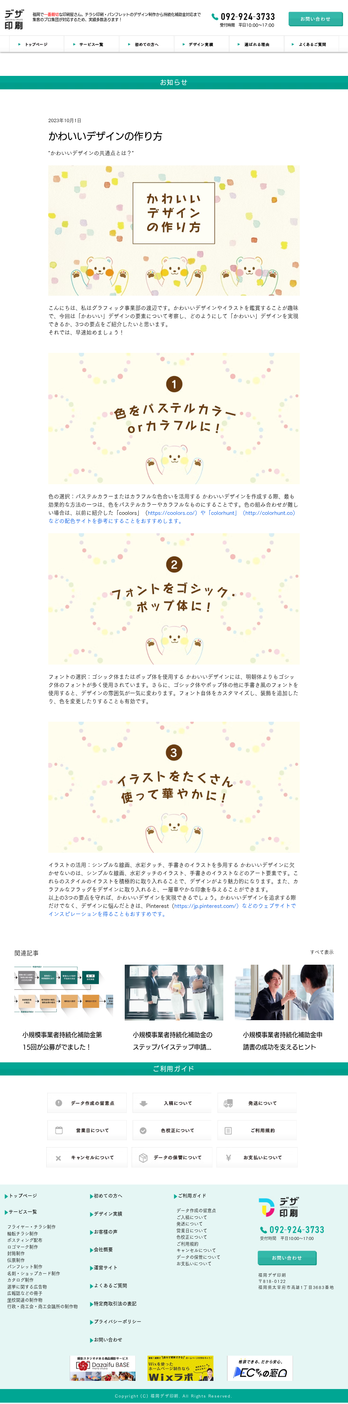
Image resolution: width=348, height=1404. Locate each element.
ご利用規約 (187, 1244)
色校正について (191, 1237)
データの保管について (198, 1257)
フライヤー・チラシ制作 (31, 1227)
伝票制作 (16, 1260)
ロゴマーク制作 (22, 1247)
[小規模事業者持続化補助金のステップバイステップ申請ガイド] (174, 993)
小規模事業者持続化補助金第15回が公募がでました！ (62, 1041)
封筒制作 (16, 1253)
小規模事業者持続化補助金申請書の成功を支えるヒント (283, 1041)
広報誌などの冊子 (24, 1293)
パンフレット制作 (24, 1266)
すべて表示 (322, 952)
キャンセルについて (196, 1250)
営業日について (191, 1230)
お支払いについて (194, 1263)
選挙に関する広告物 (27, 1287)
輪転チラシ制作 (22, 1233)
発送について (189, 1224)
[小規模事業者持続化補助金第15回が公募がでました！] (63, 992)
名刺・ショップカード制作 (33, 1273)
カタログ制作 (20, 1280)
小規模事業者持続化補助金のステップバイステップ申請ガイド (172, 1042)
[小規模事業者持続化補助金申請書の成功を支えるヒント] (284, 992)
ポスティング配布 (24, 1240)
